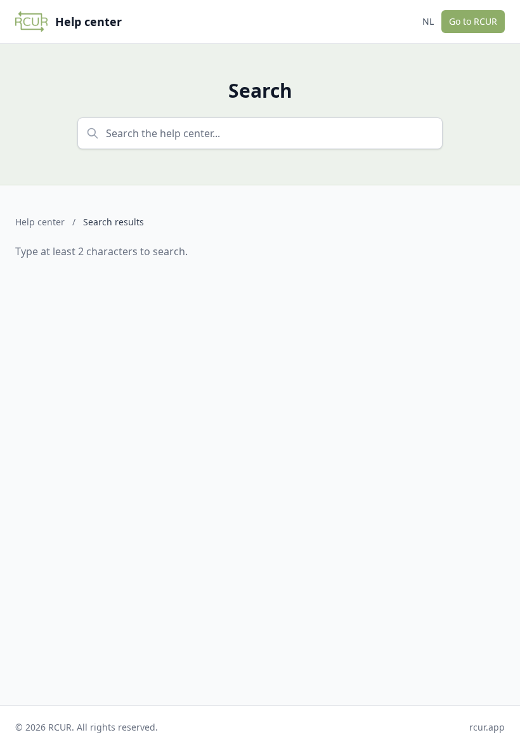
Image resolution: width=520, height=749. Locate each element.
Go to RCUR (473, 21)
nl (428, 21)
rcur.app (487, 727)
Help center (40, 222)
